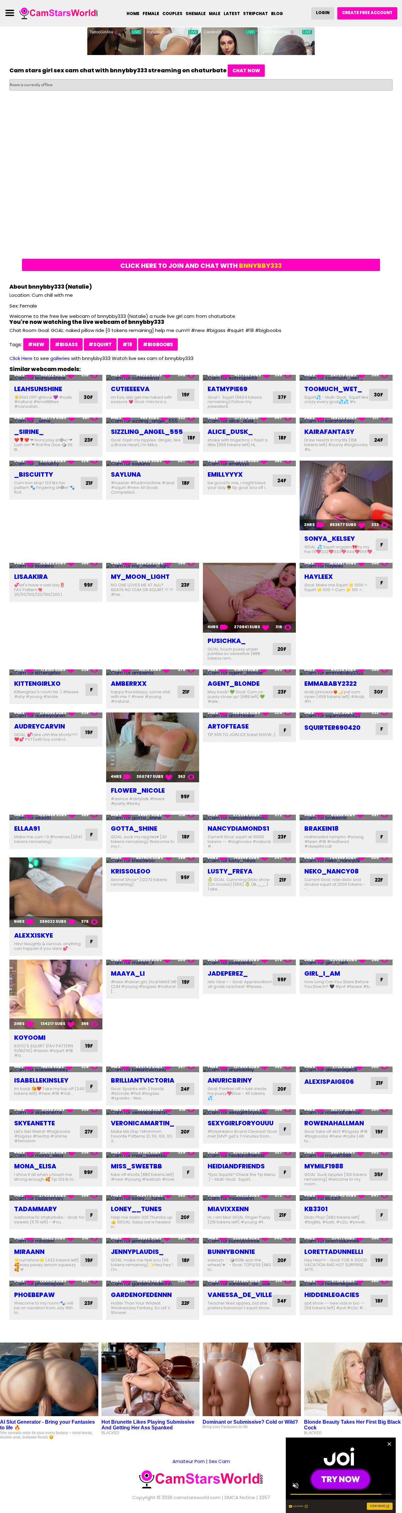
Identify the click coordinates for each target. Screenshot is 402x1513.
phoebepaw (34, 1294)
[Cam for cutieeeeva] (152, 378)
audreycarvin (39, 726)
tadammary (35, 1209)
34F (281, 1301)
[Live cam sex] (58, 13)
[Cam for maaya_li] (152, 963)
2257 (264, 1497)
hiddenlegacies (331, 1294)
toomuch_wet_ (333, 389)
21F (89, 483)
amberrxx (129, 683)
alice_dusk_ (230, 431)
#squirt (100, 344)
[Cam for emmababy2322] (346, 672)
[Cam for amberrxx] (152, 672)
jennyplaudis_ (137, 1251)
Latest (232, 14)
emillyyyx (225, 474)
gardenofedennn (141, 1294)
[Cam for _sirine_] (55, 421)
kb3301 (316, 1209)
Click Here (20, 358)
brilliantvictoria (142, 1080)
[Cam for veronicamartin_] (152, 1112)
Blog (277, 14)
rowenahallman (334, 1123)
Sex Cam (219, 1461)
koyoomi (30, 1037)
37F (282, 397)
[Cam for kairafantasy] (346, 421)
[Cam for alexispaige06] (346, 1069)
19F (186, 394)
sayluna (126, 474)
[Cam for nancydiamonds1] (249, 818)
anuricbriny (230, 1080)
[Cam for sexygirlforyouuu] (249, 1112)
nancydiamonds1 (238, 828)
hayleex (318, 576)
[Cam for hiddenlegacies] (346, 1284)
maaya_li (128, 973)
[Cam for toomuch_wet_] (346, 378)
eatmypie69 (227, 389)
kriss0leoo (130, 871)
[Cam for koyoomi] (55, 994)
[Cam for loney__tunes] (152, 1198)
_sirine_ (29, 431)
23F (88, 440)
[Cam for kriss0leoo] (152, 860)
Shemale (196, 14)
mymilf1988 (323, 1166)
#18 (127, 344)
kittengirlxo (37, 683)
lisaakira (31, 576)
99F (88, 585)
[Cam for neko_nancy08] (346, 860)
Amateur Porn (188, 1461)
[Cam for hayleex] (346, 566)
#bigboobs (158, 344)
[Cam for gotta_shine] (152, 818)
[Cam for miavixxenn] (249, 1198)
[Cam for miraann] (55, 1241)
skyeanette (34, 1123)
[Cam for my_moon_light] (152, 566)
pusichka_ (227, 640)
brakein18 (321, 828)
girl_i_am (322, 973)
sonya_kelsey (329, 538)
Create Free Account (367, 13)
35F (378, 1174)
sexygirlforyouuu (241, 1123)
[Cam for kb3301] (346, 1198)
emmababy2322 (330, 683)
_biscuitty (33, 474)
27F (88, 1131)
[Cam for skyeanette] (55, 1112)
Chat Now (246, 70)
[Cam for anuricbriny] (249, 1069)
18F (191, 438)
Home (133, 14)
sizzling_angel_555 (147, 431)
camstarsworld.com (197, 1497)
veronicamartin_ (142, 1123)
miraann (29, 1251)
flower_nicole (138, 790)
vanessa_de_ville (240, 1294)
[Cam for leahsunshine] (55, 378)
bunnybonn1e (231, 1251)
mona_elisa (35, 1166)
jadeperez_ (228, 973)
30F (88, 397)
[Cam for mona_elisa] (55, 1155)
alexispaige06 (329, 1081)
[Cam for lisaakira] (55, 566)
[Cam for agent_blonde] (249, 672)
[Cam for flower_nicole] (152, 747)
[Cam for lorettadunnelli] (346, 1241)
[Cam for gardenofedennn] (152, 1284)
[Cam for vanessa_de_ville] (249, 1284)
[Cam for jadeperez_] (249, 963)
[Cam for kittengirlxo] (55, 672)
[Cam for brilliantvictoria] (152, 1069)
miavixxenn (228, 1209)
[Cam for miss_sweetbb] (152, 1155)
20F (281, 649)
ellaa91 (27, 828)
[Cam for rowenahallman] (346, 1112)
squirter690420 (332, 727)
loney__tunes (136, 1209)
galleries (60, 358)
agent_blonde (234, 683)
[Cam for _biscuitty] (55, 464)
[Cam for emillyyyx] (249, 464)
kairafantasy (329, 431)
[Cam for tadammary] (55, 1198)
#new (36, 344)
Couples (172, 14)
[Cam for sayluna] (152, 464)
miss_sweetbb (136, 1166)
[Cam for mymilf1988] (346, 1155)
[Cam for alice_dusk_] (249, 421)
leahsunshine (38, 389)
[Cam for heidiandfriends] (249, 1155)
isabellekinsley (41, 1080)
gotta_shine (134, 828)
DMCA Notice (240, 1497)
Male (214, 14)
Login (322, 13)
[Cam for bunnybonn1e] (249, 1241)
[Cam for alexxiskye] (55, 892)
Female (151, 14)
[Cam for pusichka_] (249, 598)
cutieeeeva (130, 389)
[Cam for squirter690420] (346, 715)
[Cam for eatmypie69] (249, 378)
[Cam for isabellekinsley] (55, 1069)
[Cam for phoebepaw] (55, 1284)
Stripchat (255, 14)
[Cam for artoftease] (249, 715)
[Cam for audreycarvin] (55, 715)
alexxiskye (33, 935)
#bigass (66, 344)
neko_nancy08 (331, 871)
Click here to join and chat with (201, 265)
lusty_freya (230, 871)
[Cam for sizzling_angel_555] (152, 421)
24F (378, 440)
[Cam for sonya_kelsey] (346, 495)
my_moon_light (140, 576)
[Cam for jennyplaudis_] (152, 1241)
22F (379, 880)
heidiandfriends (236, 1166)
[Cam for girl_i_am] (346, 963)
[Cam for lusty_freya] (249, 860)
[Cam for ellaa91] (55, 818)
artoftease (228, 726)
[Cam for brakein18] (346, 818)
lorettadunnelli (333, 1251)
